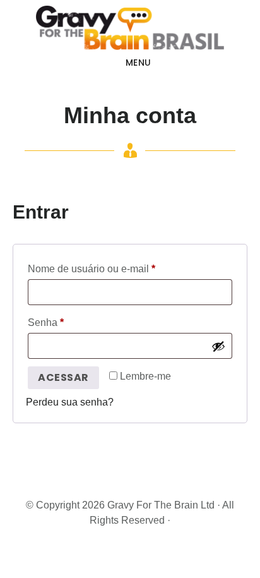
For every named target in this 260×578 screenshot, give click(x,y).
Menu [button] (138, 62)
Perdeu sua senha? (70, 402)
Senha (70, 322)
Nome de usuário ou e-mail (116, 268)
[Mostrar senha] (218, 346)
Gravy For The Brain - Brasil (130, 28)
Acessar (63, 377)
